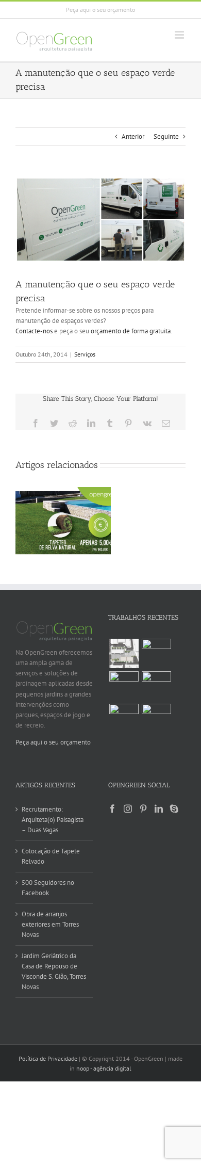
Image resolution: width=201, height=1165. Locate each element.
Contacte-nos (34, 331)
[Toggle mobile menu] (180, 34)
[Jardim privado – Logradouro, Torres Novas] (123, 686)
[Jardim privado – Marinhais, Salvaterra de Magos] (156, 718)
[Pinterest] (143, 808)
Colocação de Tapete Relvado (51, 856)
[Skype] (174, 808)
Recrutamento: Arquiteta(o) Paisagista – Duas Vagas (52, 819)
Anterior (133, 136)
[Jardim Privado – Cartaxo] (156, 653)
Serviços (84, 354)
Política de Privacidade (48, 1058)
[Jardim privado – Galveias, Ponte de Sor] (156, 686)
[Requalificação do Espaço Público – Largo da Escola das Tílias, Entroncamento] (123, 653)
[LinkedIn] (159, 808)
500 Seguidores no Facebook (48, 887)
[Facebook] (112, 808)
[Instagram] (128, 808)
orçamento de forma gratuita (131, 331)
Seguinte (166, 136)
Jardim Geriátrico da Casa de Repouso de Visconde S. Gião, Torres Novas (54, 971)
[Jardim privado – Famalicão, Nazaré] (123, 718)
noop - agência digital (103, 1068)
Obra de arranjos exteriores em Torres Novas (50, 924)
